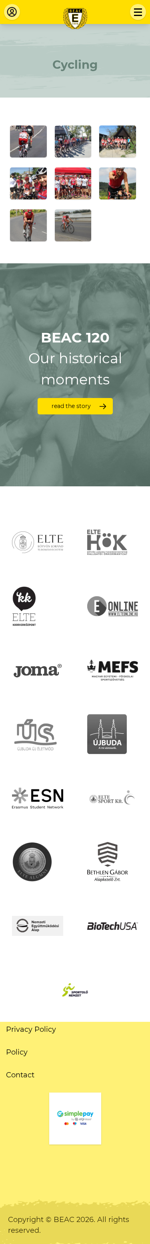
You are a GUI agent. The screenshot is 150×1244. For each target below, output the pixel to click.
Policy (17, 1052)
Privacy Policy (31, 1029)
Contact (20, 1075)
